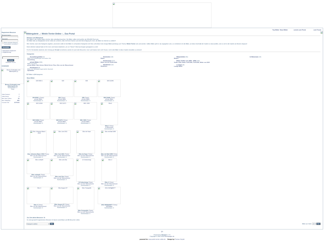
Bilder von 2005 (205, 62)
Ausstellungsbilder (36, 57)
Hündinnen (107, 64)
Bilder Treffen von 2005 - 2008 (186, 61)
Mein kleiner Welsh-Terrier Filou (46, 65)
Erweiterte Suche (11, 62)
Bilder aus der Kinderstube (109, 62)
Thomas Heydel (179, 239)
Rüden (103, 58)
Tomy (42, 97)
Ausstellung (31, 59)
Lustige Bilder (178, 66)
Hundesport (34, 67)
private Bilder (34, 62)
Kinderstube (107, 61)
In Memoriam (254, 57)
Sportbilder (30, 70)
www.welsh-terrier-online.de (157, 239)
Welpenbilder (180, 57)
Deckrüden (106, 57)
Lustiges (179, 65)
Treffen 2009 (177, 62)
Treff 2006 (196, 62)
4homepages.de (169, 236)
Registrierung (7, 52)
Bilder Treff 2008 (187, 62)
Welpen (176, 58)
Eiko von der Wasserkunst (65, 65)
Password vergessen (9, 50)
